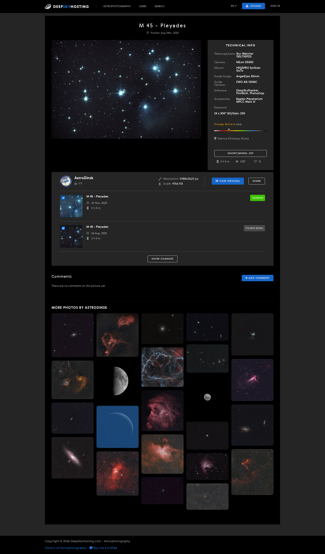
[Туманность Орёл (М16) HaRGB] (162, 454)
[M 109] (73, 335)
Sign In (275, 6)
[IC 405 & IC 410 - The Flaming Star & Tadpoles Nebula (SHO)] (73, 380)
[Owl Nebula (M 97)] (162, 490)
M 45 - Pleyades (97, 196)
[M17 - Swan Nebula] (252, 380)
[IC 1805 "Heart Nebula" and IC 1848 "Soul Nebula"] (117, 335)
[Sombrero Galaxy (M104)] (73, 418)
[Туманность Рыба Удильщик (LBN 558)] (207, 496)
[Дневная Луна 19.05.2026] (117, 427)
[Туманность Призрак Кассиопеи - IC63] (252, 472)
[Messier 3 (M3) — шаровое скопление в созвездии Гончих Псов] (162, 328)
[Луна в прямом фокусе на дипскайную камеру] (117, 381)
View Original (229, 181)
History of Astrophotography (66, 548)
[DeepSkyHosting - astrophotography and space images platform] (70, 6)
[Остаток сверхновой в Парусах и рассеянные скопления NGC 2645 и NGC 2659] (162, 367)
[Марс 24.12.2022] (207, 397)
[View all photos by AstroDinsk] (66, 181)
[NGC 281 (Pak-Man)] (207, 466)
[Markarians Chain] (207, 358)
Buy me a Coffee (105, 548)
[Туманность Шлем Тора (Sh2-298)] (252, 334)
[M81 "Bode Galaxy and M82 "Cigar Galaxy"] (252, 425)
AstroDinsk (83, 178)
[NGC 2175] (162, 410)
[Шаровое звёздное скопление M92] (207, 436)
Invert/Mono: (241, 153)
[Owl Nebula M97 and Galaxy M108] (207, 327)
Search (159, 6)
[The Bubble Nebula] (117, 473)
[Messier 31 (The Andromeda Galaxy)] (73, 458)
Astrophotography (117, 6)
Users (142, 6)
